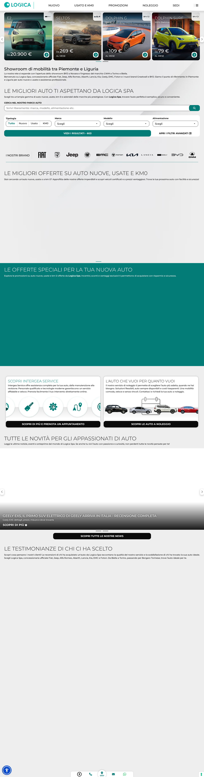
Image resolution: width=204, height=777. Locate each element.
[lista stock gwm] (192, 155)
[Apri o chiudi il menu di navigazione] (197, 5)
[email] (113, 774)
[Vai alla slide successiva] (105, 61)
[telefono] (90, 774)
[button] (7, 770)
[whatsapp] (124, 774)
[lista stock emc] (102, 155)
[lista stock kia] (132, 155)
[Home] (19, 5)
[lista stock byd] (177, 155)
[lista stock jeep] (72, 155)
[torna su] (79, 774)
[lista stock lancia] (147, 155)
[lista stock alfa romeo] (87, 155)
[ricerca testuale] (194, 108)
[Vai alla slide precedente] (98, 61)
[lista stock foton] (117, 155)
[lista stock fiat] (42, 155)
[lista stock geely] (162, 155)
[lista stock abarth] (57, 155)
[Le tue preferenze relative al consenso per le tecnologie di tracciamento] (201, 774)
